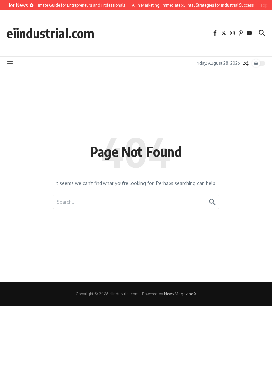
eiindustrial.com (50, 33)
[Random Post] (246, 63)
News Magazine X (180, 293)
